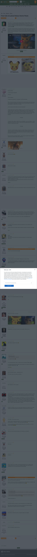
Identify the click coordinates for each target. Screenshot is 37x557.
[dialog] (18, 278)
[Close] (35, 270)
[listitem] (18, 282)
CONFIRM (9, 285)
